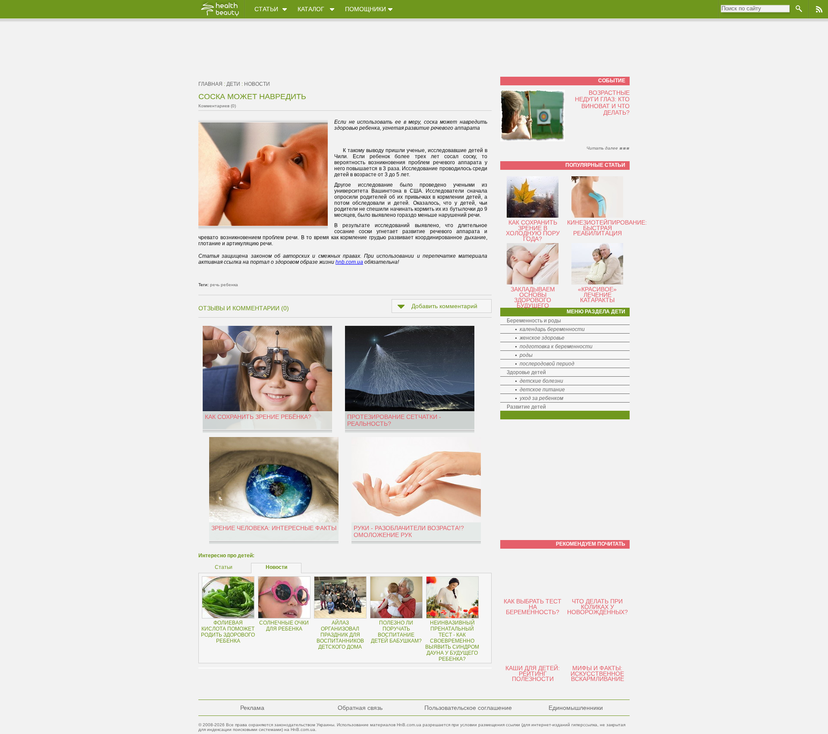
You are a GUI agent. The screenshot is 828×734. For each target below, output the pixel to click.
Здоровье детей (526, 372)
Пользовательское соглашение (468, 707)
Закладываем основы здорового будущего (533, 297)
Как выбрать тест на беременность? (532, 606)
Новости (257, 84)
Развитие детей (526, 407)
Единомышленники (576, 707)
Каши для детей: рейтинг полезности (532, 673)
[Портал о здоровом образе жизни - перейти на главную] (219, 16)
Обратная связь (360, 707)
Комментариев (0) (217, 105)
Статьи (266, 9)
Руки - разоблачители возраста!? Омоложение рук (409, 531)
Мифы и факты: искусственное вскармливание (597, 673)
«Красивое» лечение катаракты (597, 294)
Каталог (311, 9)
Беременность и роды (534, 321)
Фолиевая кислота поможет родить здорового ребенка (228, 632)
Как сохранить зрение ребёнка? (258, 416)
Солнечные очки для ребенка (284, 626)
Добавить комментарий (444, 306)
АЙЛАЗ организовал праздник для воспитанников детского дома (340, 635)
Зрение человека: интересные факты (273, 528)
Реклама (252, 707)
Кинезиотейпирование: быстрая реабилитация (607, 228)
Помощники (365, 9)
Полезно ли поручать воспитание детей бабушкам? (396, 632)
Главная (210, 84)
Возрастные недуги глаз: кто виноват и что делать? (602, 102)
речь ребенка (224, 284)
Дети (233, 84)
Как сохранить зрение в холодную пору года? (533, 230)
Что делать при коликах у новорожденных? (597, 606)
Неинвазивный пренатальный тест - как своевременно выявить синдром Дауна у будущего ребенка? (452, 641)
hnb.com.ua (349, 262)
